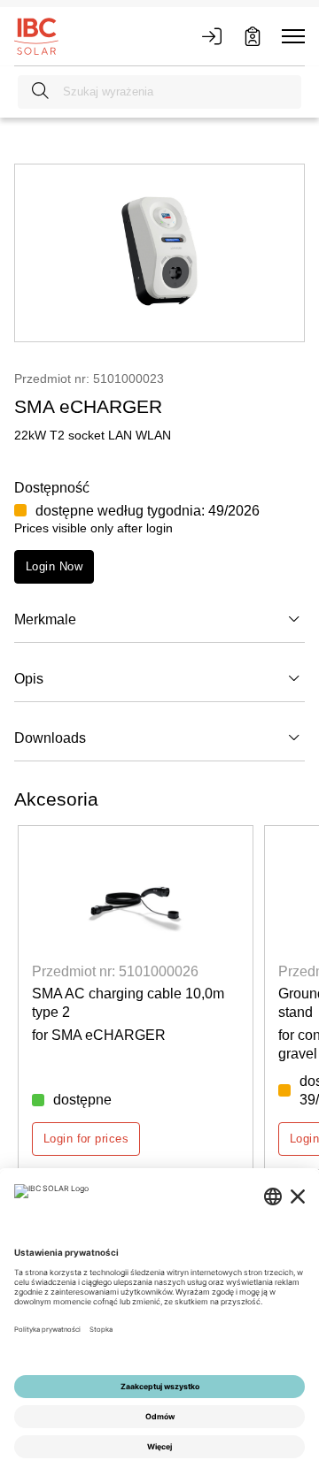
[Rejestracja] (252, 36)
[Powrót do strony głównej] (36, 35)
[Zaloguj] (211, 36)
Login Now (54, 566)
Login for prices (86, 1138)
